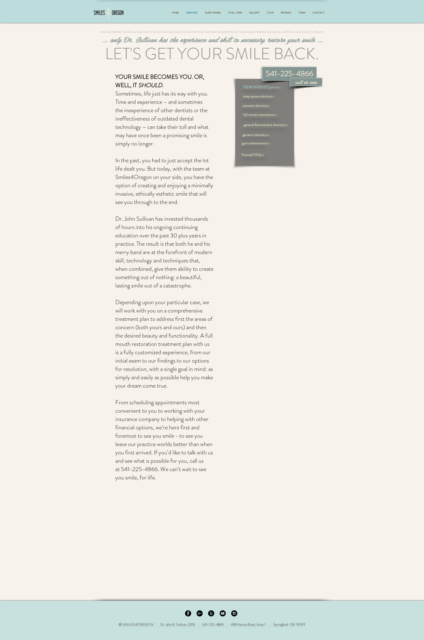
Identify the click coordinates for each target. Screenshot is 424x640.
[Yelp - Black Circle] (211, 613)
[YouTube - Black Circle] (223, 613)
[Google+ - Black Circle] (200, 613)
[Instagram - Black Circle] (234, 613)
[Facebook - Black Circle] (188, 613)
